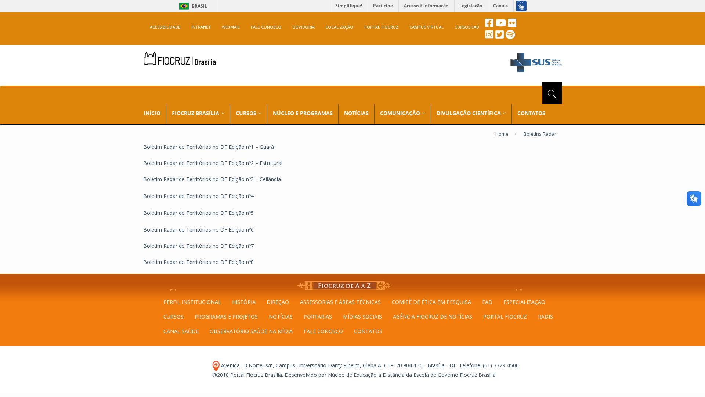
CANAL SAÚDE (181, 331)
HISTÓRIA (244, 301)
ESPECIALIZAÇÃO (524, 301)
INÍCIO (152, 113)
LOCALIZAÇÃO (339, 27)
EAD (487, 301)
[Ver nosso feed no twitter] (499, 36)
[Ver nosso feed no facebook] (489, 24)
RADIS (545, 316)
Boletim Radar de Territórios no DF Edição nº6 (198, 229)
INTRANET (201, 27)
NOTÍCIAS (356, 113)
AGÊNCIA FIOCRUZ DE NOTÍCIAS (432, 316)
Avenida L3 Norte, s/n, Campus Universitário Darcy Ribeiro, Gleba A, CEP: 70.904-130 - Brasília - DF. (339, 365)
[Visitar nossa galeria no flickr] (512, 24)
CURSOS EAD (467, 27)
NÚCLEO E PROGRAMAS (303, 113)
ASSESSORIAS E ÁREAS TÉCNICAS (340, 301)
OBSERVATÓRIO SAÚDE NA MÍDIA (251, 331)
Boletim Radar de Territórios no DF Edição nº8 (198, 261)
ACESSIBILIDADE (165, 27)
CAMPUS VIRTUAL (426, 27)
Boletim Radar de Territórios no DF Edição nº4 (198, 195)
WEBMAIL (231, 27)
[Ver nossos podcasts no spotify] (510, 36)
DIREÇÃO (278, 301)
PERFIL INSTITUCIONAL (192, 301)
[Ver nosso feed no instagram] (489, 36)
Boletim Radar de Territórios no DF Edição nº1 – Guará (208, 146)
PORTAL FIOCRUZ (381, 27)
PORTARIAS (318, 316)
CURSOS (173, 316)
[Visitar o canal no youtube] (500, 24)
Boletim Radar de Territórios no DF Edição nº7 (198, 245)
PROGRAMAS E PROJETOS (226, 316)
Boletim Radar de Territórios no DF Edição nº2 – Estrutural (212, 162)
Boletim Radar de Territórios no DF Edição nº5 (198, 212)
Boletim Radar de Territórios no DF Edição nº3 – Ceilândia (212, 179)
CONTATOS (531, 113)
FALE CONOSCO (266, 27)
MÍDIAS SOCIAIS (362, 316)
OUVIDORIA (303, 27)
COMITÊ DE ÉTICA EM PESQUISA (431, 301)
